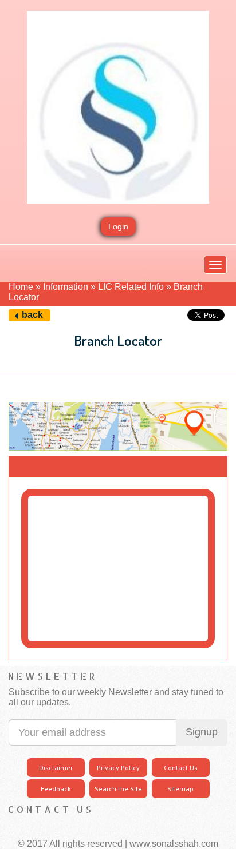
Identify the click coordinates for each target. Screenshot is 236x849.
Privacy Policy (118, 767)
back (32, 315)
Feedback (56, 788)
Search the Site (118, 788)
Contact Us (181, 767)
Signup (202, 732)
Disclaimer (56, 767)
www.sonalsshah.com (173, 843)
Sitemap (180, 788)
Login (118, 226)
